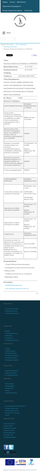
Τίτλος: (6, 60)
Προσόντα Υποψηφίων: (12, 101)
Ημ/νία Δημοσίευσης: (11, 66)
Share (34, 55)
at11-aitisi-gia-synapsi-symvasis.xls (17, 288)
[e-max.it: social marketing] (37, 293)
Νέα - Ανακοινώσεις (21, 44)
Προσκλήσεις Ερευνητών (10, 47)
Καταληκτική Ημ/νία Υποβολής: (10, 71)
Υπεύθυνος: (8, 76)
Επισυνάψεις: (8, 282)
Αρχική (11, 44)
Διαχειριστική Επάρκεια (10, 437)
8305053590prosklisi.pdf (14, 285)
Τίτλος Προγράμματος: (11, 79)
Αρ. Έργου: (8, 98)
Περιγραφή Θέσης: (10, 261)
